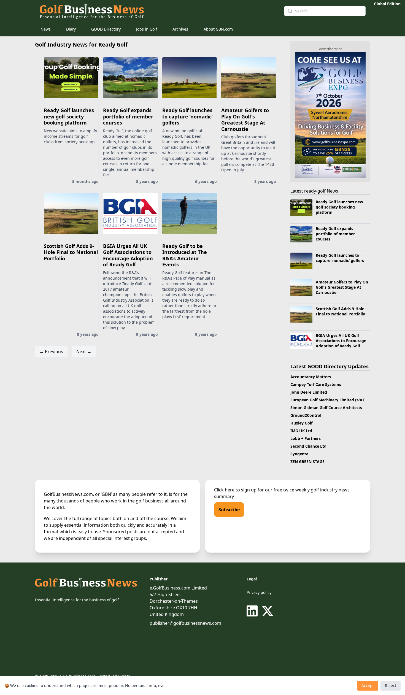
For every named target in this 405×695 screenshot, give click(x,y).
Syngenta (299, 453)
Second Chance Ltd (308, 446)
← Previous (51, 351)
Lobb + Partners (305, 438)
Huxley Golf (301, 423)
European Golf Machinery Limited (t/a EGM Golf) (336, 399)
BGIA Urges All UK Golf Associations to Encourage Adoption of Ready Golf (128, 255)
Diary (71, 29)
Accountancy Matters (310, 376)
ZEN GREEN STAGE (307, 461)
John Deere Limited (308, 392)
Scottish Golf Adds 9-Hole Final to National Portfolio (71, 252)
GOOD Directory (106, 29)
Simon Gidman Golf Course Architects (326, 407)
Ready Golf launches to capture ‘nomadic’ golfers (187, 116)
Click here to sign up (235, 490)
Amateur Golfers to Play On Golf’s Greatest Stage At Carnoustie (245, 119)
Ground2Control (305, 415)
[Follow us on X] (267, 611)
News (45, 29)
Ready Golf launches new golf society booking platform (69, 116)
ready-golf (315, 191)
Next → (83, 351)
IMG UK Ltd (301, 430)
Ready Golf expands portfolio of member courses (128, 116)
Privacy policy (259, 592)
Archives (180, 29)
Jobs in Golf (146, 29)
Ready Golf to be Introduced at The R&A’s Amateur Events (184, 255)
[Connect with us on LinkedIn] (253, 611)
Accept (367, 685)
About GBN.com (218, 29)
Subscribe (229, 510)
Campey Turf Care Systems (315, 384)
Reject (390, 685)
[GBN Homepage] (157, 11)
